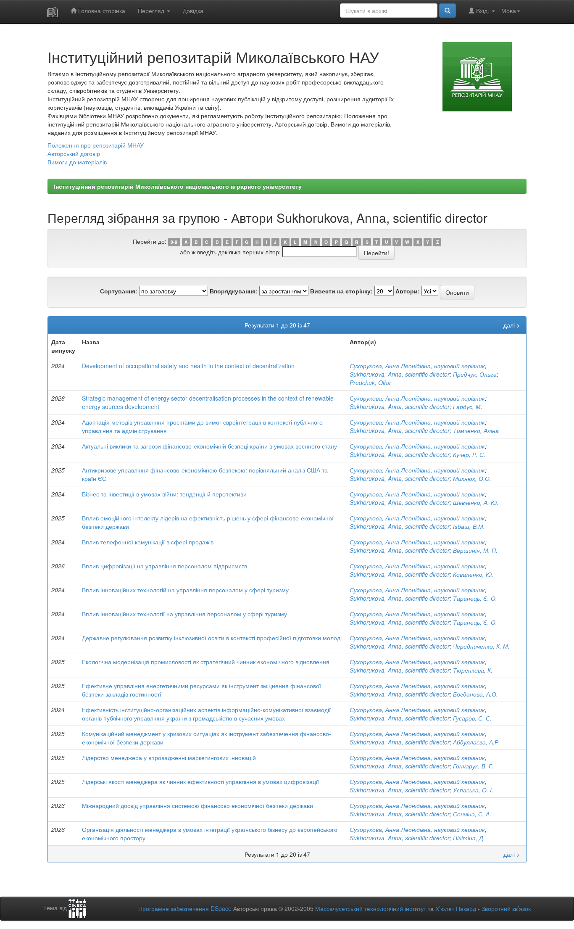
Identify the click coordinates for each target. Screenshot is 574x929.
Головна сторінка (100, 10)
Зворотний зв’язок (506, 908)
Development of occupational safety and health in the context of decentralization (188, 366)
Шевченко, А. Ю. (475, 502)
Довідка (193, 10)
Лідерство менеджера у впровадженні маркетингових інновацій (169, 757)
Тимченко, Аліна (476, 430)
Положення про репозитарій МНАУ (95, 145)
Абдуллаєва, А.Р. (476, 742)
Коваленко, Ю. (473, 574)
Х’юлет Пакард (455, 908)
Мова (508, 10)
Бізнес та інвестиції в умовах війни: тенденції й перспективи (164, 494)
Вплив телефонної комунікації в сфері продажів (147, 542)
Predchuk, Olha (370, 382)
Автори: (407, 291)
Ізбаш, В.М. (469, 526)
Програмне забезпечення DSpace (185, 908)
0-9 (174, 242)
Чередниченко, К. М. (481, 646)
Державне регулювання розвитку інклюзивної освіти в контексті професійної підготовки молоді (212, 637)
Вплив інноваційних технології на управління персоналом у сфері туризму (184, 614)
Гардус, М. (467, 406)
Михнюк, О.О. (472, 478)
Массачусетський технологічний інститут (370, 908)
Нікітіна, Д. (469, 838)
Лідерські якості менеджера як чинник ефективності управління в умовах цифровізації (200, 781)
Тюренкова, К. (472, 670)
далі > (511, 325)
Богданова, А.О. (475, 694)
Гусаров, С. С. (472, 718)
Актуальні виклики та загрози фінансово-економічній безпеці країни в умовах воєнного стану (209, 446)
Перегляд (152, 10)
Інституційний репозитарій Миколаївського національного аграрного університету (178, 186)
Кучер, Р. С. (469, 454)
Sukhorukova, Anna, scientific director (400, 374)
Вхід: (482, 10)
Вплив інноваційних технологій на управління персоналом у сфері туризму (185, 590)
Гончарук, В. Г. (473, 766)
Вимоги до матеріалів (77, 162)
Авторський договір (73, 153)
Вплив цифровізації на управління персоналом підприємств (164, 566)
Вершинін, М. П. (475, 550)
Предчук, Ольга (475, 374)
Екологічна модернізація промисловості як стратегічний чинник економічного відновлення (205, 661)
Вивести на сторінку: (341, 291)
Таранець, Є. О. (475, 598)
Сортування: (118, 291)
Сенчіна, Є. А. (472, 814)
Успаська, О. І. (473, 790)
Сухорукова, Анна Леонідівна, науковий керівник (417, 366)
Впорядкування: (234, 291)
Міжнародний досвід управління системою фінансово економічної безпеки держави (197, 805)
